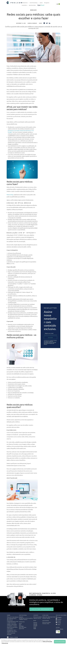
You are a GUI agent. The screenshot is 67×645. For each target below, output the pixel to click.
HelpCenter (32, 5)
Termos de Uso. (5, 643)
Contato (24, 5)
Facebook (59, 619)
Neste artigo (10, 194)
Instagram (59, 617)
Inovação (35, 625)
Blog (41, 2)
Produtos (24, 2)
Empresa (35, 622)
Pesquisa (46, 2)
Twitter (58, 624)
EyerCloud (41, 5)
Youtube (59, 622)
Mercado (33, 10)
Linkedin (59, 620)
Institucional (34, 2)
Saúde (35, 628)
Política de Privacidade (47, 641)
